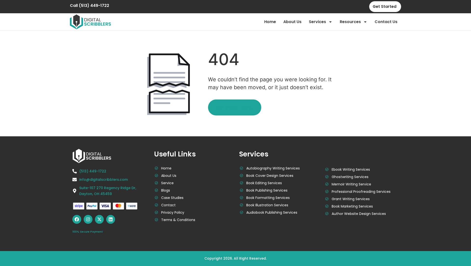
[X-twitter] (99, 219)
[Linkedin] (110, 219)
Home (270, 22)
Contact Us (386, 22)
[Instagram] (88, 219)
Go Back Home (234, 107)
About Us (292, 22)
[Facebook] (76, 219)
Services (317, 22)
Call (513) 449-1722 (89, 5)
